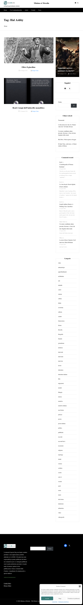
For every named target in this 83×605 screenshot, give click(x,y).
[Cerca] (74, 106)
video (59, 513)
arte (59, 281)
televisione (61, 499)
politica (60, 428)
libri (59, 379)
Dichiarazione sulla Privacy (63, 601)
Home (5, 10)
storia (59, 490)
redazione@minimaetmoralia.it (9, 577)
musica (60, 397)
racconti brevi (61, 441)
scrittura (60, 468)
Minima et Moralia (41, 3)
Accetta (47, 598)
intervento (60, 356)
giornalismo (61, 343)
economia (60, 307)
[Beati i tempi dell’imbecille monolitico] (28, 91)
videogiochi (61, 517)
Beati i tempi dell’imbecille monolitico (28, 107)
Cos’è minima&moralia (16, 10)
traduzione (61, 504)
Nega (60, 598)
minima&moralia (63, 73)
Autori (26, 10)
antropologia (61, 267)
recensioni (60, 446)
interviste (60, 361)
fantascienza (61, 321)
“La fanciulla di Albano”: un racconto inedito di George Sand (67, 65)
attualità (60, 285)
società (60, 481)
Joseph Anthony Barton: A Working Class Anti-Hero (66, 205)
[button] (80, 586)
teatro (59, 495)
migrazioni (61, 383)
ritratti (59, 459)
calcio (59, 289)
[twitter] (77, 3)
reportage (60, 455)
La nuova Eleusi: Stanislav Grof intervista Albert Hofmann (67, 241)
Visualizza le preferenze (74, 598)
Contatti (33, 10)
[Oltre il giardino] (28, 50)
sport (59, 486)
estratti (60, 316)
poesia (59, 419)
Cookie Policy (55, 601)
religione (60, 450)
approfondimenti (62, 272)
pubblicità (60, 432)
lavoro (59, 365)
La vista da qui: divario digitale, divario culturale (67, 185)
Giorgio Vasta (35, 70)
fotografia (60, 334)
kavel (60, 162)
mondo (60, 388)
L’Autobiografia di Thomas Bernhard (66, 166)
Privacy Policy (7, 586)
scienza (60, 463)
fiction (59, 325)
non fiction (61, 410)
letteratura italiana (62, 374)
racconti (60, 437)
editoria (60, 312)
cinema (60, 294)
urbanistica (61, 508)
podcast (60, 414)
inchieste (60, 347)
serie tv (60, 477)
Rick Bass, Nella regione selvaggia (67, 139)
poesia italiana (61, 423)
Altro (59, 263)
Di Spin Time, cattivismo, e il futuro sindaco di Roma (67, 145)
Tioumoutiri (61, 120)
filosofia (60, 330)
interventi (60, 352)
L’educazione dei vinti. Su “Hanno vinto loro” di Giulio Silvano (67, 125)
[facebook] (75, 3)
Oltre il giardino (28, 67)
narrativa (60, 401)
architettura (61, 276)
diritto (59, 303)
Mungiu (60, 392)
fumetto (60, 339)
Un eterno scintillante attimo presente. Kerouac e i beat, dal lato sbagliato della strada (67, 133)
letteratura (60, 370)
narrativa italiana (62, 405)
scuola (59, 472)
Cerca (39, 10)
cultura (60, 298)
